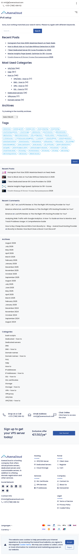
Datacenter (64, 488)
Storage (8, 383)
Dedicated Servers (44, 464)
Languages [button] (5, 525)
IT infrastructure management (25, 138)
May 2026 (9, 250)
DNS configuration (36, 135)
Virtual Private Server (9, 150)
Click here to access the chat (67, 416)
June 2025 (9, 287)
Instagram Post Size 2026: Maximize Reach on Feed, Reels (31, 43)
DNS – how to (19, 82)
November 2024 (12, 311)
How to (11, 75)
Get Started (64, 433)
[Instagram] (20, 486)
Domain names (14, 100)
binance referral (12, 209)
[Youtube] (3, 490)
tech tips (64, 147)
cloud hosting (55, 129)
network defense (51, 138)
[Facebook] (3, 486)
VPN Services (42, 485)
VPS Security (45, 150)
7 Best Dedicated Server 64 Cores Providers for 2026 (29, 50)
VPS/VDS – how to (21, 79)
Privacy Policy (65, 505)
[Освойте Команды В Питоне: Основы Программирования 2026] (4, 191)
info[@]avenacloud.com (13, 2)
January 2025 (11, 305)
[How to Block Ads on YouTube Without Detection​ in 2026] (4, 177)
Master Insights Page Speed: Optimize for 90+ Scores (30, 53)
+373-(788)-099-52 (13, 6)
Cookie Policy (65, 508)
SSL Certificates (49, 144)
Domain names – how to (15, 356)
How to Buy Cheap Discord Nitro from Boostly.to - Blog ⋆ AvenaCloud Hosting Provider (41, 226)
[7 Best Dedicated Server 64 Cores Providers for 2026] (4, 181)
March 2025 (10, 298)
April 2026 (9, 253)
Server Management (9, 144)
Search (75, 162)
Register (63, 464)
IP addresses (10, 370)
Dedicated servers (15, 93)
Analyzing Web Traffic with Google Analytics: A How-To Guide (30, 218)
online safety (59, 141)
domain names (49, 135)
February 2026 (11, 260)
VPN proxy (12, 96)
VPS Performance (33, 150)
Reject (69, 547)
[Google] (12, 486)
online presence (36, 141)
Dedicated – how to (13, 339)
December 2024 (12, 308)
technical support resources (38, 147)
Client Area (64, 461)
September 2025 (12, 277)
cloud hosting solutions (10, 132)
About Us (63, 485)
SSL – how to (19, 89)
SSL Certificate (42, 481)
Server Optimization (24, 144)
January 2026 (11, 263)
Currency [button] (5, 529)
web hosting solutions (9, 153)
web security (23, 153)
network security (24, 141)
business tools (30, 129)
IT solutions (40, 138)
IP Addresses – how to (14, 373)
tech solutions (54, 147)
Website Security (35, 153)
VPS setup (55, 150)
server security (37, 144)
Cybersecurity (36, 132)
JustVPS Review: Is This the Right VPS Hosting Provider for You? (44, 204)
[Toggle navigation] (76, 4)
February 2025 (11, 301)
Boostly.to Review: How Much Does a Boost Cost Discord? (32, 229)
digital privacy (7, 135)
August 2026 (10, 243)
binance (8, 214)
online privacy (48, 141)
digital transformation (21, 135)
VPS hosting (22, 150)
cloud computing (43, 129)
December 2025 (12, 267)
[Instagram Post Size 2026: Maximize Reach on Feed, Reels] (4, 172)
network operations (65, 138)
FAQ (7, 359)
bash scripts (10, 335)
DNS (7, 346)
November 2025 (12, 270)
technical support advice (20, 147)
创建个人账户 (10, 204)
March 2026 (10, 257)
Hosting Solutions (62, 135)
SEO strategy (70, 141)
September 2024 (12, 318)
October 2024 (11, 315)
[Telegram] (7, 490)
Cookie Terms (25, 544)
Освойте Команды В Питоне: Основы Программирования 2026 (30, 57)
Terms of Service (66, 501)
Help (9, 72)
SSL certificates (11, 380)
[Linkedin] (16, 486)
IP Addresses (42, 488)
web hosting (64, 150)
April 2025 (9, 294)
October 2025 (11, 274)
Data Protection (48, 132)
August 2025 (10, 281)
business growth (18, 129)
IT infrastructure (8, 138)
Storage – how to (12, 387)
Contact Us (64, 481)
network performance (9, 141)
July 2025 (9, 284)
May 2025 (9, 291)
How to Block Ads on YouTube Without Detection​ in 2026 (31, 46)
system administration (63, 144)
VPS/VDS (11, 68)
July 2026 (9, 246)
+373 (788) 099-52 (16, 416)
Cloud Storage (24, 132)
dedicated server (61, 132)
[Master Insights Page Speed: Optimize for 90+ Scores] (4, 186)
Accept (69, 542)
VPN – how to (19, 86)
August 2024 (10, 322)
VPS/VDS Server (42, 461)
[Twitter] (7, 486)
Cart (61, 468)
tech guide (6, 147)
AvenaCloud (6, 129)
